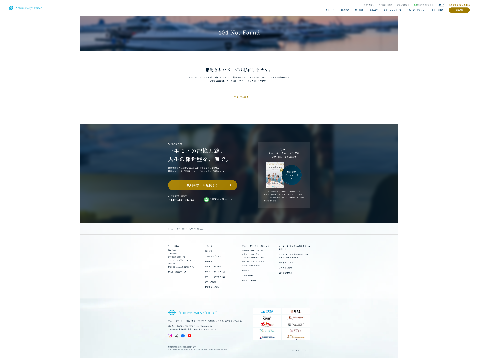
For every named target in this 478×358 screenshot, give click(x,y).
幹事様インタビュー (213, 287)
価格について (173, 263)
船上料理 (359, 10)
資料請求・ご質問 (385, 5)
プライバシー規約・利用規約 (253, 257)
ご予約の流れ (173, 253)
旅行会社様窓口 (403, 5)
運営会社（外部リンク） (251, 250)
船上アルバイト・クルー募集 (253, 261)
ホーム (170, 229)
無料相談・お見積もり (202, 185)
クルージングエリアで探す (216, 271)
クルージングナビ (249, 280)
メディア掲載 (247, 275)
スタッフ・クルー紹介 (250, 254)
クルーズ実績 (437, 10)
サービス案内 (173, 246)
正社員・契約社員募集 (250, 265)
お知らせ (245, 270)
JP (441, 5)
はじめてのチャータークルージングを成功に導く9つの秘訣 (293, 256)
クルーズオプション (416, 10)
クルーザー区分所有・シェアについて (182, 260)
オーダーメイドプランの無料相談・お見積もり (294, 247)
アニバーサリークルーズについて (255, 246)
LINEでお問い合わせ (425, 5)
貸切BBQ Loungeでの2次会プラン (181, 267)
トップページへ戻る (239, 97)
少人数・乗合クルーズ (177, 272)
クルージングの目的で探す (216, 276)
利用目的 (345, 10)
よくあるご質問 (285, 267)
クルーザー (331, 10)
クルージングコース (392, 10)
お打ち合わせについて (176, 257)
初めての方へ (369, 5)
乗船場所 (374, 10)
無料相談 (459, 10)
